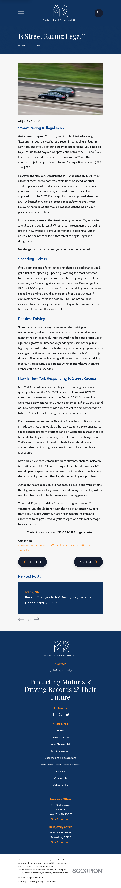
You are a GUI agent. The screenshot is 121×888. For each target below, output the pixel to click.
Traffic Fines (25, 550)
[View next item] (36, 619)
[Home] (59, 13)
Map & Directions (60, 819)
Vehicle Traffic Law (80, 545)
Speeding (23, 545)
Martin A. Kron (60, 737)
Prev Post (35, 562)
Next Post (85, 562)
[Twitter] (60, 714)
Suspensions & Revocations (60, 757)
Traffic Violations (58, 545)
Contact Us (60, 778)
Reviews (60, 771)
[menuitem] (22, 881)
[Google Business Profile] (67, 714)
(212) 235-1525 (60, 669)
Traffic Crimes (38, 545)
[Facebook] (53, 714)
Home (60, 730)
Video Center (60, 785)
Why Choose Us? (60, 744)
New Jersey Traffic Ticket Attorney (60, 764)
